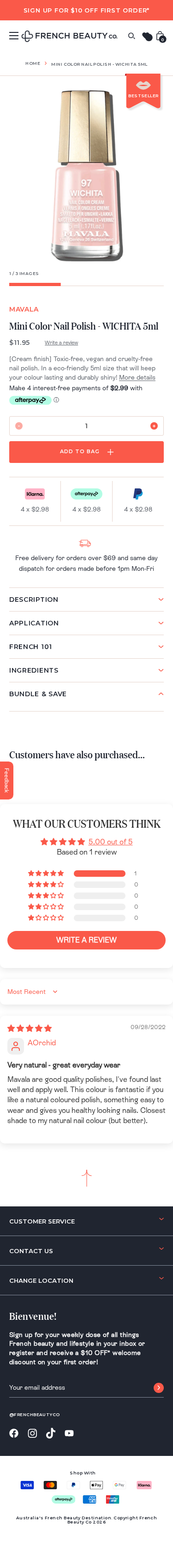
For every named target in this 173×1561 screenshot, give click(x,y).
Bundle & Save (38, 694)
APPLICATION (34, 623)
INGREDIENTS (34, 670)
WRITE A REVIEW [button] (86, 940)
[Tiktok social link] (50, 1433)
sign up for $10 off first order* (87, 10)
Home (32, 63)
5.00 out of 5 (111, 841)
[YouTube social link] (69, 1433)
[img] (29, 1028)
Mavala (24, 309)
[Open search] (131, 35)
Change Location (41, 1280)
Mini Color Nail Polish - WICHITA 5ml (99, 64)
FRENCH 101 (30, 647)
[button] (46, 873)
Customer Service (42, 1221)
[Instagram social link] (32, 1434)
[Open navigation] (13, 35)
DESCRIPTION (34, 599)
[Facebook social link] (13, 1433)
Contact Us (31, 1251)
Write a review (61, 342)
